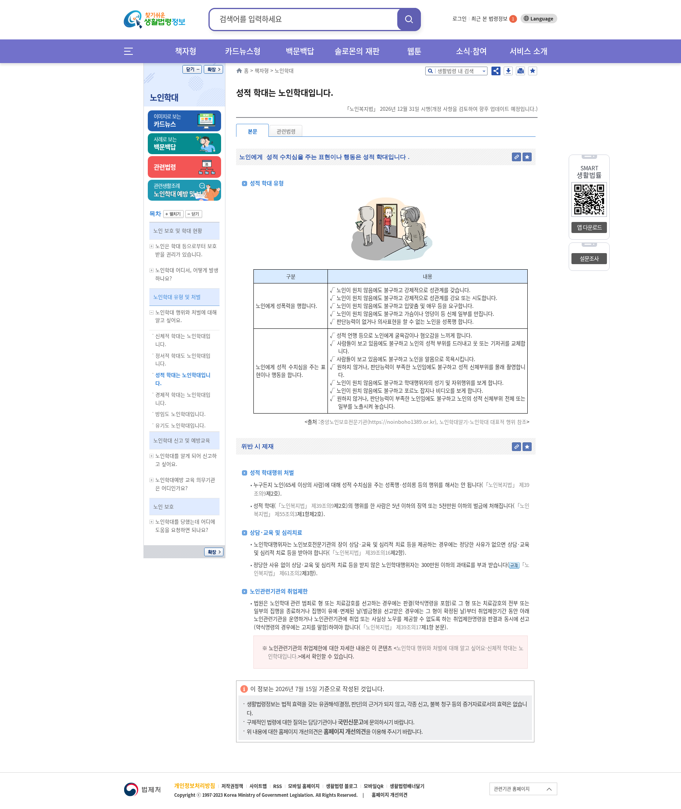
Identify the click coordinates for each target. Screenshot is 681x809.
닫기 (192, 69)
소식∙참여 (471, 51)
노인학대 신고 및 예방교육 (181, 440)
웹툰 (414, 51)
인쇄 (520, 71)
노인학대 (164, 97)
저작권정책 (232, 786)
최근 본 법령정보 (492, 18)
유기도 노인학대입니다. (180, 425)
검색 (409, 19)
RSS (277, 786)
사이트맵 (258, 786)
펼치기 (173, 214)
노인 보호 (163, 506)
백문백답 (300, 51)
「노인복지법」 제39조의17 (391, 627)
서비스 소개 (528, 51)
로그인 (459, 18)
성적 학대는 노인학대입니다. (182, 379)
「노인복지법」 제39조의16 (360, 552)
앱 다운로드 (589, 227)
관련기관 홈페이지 (512, 788)
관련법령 (286, 131)
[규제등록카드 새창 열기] (514, 565)
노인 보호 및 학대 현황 (177, 230)
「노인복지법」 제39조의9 (305, 505)
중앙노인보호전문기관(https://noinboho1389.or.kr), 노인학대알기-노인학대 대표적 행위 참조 (423, 421)
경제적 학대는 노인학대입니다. (182, 398)
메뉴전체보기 (131, 51)
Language (541, 18)
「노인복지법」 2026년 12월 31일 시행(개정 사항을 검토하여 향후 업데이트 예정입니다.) (441, 108)
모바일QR (373, 786)
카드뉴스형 (242, 51)
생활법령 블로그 (341, 786)
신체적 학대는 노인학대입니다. (182, 340)
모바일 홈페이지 (304, 786)
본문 (252, 131)
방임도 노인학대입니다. (180, 414)
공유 (496, 71)
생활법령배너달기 (407, 786)
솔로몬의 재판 (357, 51)
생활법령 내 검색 (455, 71)
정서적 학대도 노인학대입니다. (182, 359)
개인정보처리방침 (194, 785)
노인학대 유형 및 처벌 (177, 296)
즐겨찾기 (532, 71)
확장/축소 (213, 69)
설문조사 (589, 258)
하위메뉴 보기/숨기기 (151, 246)
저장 (508, 71)
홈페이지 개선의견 (389, 794)
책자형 (185, 51)
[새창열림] (142, 786)
